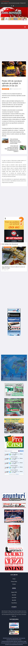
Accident (25, 612)
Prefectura (19, 612)
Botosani (16, 611)
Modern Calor (14, 616)
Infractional (7, 247)
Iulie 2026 (14, 595)
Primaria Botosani (10, 612)
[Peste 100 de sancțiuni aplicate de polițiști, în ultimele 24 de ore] (14, 68)
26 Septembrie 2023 (16, 89)
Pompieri (13, 611)
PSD (9, 614)
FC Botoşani (9, 611)
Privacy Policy (14, 581)
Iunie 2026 (14, 597)
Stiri (15, 614)
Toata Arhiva (14, 602)
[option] (11, 3)
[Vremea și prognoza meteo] (21, 451)
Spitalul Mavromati (4, 611)
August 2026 (14, 592)
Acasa (14, 578)
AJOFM (5, 612)
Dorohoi (22, 611)
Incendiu (22, 612)
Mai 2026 (14, 600)
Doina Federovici (19, 614)
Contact (14, 584)
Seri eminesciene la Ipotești (11, 3)
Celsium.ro (17, 474)
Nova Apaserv (13, 614)
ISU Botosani (19, 611)
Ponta (3, 614)
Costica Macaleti (6, 614)
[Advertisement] (14, 44)
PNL (7, 612)
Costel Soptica (24, 614)
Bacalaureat (15, 612)
